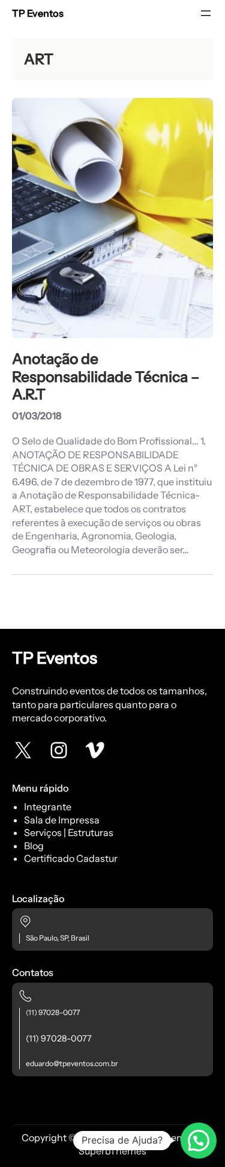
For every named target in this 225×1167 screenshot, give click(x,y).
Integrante (47, 807)
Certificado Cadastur (71, 858)
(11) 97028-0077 (53, 1012)
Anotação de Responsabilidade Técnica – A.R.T (106, 376)
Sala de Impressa (62, 820)
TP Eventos (38, 13)
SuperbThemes (112, 1151)
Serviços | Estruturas (68, 832)
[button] (199, 1141)
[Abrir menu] (206, 13)
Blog (34, 846)
